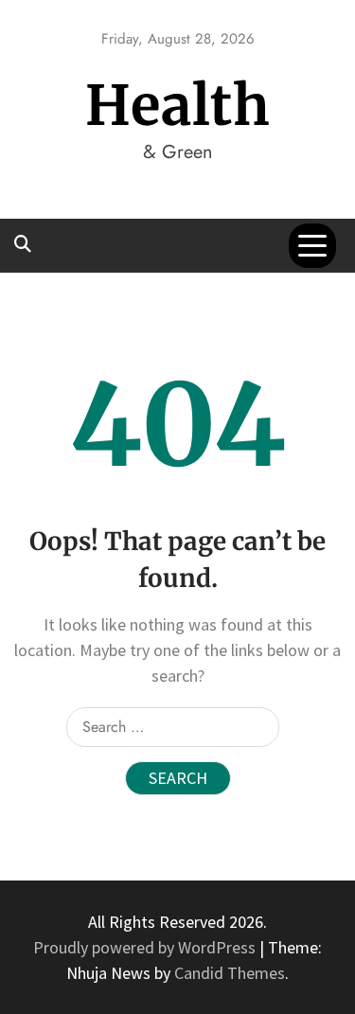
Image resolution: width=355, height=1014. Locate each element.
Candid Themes (229, 973)
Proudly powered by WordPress (146, 947)
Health (178, 105)
